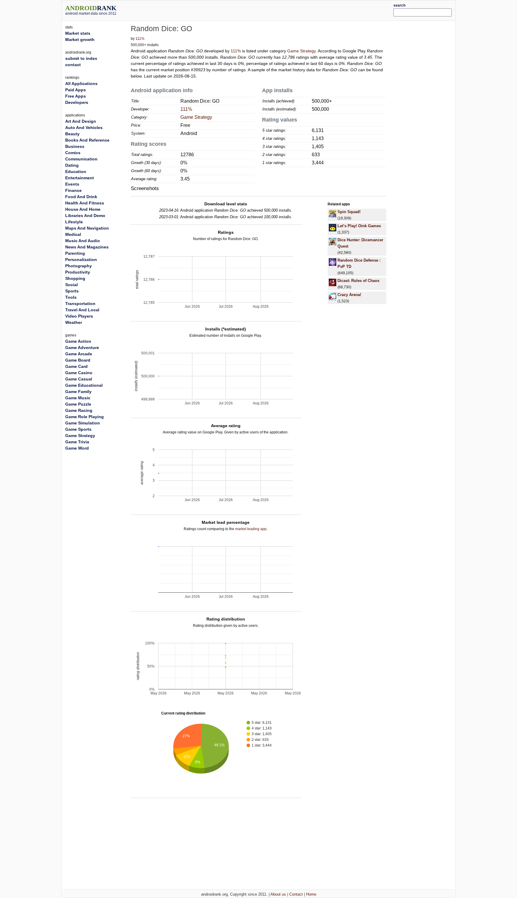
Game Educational (84, 385)
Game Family (78, 391)
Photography (78, 265)
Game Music (77, 397)
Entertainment (79, 177)
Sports (72, 291)
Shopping (75, 278)
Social (71, 284)
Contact (296, 894)
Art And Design (80, 121)
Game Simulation (82, 423)
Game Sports (78, 429)
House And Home (83, 209)
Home (311, 894)
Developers (76, 102)
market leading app (251, 529)
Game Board (77, 360)
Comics (72, 152)
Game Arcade (78, 353)
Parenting (75, 253)
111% (140, 39)
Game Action (78, 341)
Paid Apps (75, 89)
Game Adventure (82, 347)
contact (73, 64)
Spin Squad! (349, 212)
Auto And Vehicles (84, 127)
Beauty (72, 133)
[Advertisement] (275, 10)
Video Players (79, 316)
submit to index (81, 58)
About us (278, 894)
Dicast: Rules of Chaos (358, 280)
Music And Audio (82, 240)
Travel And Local (82, 309)
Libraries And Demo (85, 215)
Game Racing (78, 410)
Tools (71, 297)
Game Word (77, 448)
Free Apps (75, 96)
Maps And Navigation (87, 228)
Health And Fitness (84, 203)
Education (75, 171)
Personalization (81, 259)
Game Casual (78, 379)
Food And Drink (81, 196)
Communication (81, 159)
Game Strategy (301, 50)
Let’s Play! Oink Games (359, 226)
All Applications (81, 83)
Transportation (80, 303)
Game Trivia (77, 441)
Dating (72, 165)
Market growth (80, 39)
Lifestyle (74, 221)
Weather (73, 322)
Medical (73, 234)
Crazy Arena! (349, 294)
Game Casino (78, 372)
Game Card (76, 366)
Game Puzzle (78, 404)
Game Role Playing (84, 416)
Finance (73, 190)
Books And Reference (87, 140)
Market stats (77, 33)
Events (72, 184)
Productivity (77, 272)
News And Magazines (87, 247)
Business (74, 146)
